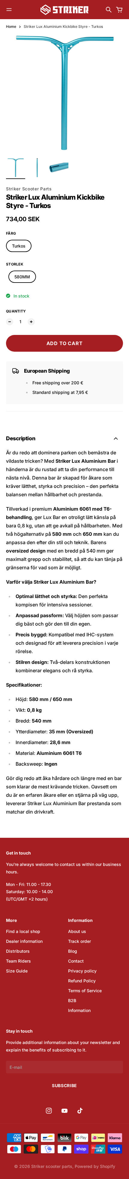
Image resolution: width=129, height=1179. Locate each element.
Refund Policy (82, 980)
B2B (72, 1000)
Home (11, 26)
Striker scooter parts (51, 1166)
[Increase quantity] (31, 321)
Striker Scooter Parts (29, 188)
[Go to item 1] (15, 167)
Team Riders (18, 960)
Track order (79, 941)
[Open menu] (9, 9)
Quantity (16, 311)
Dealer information (24, 941)
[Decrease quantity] (9, 321)
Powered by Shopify (95, 1166)
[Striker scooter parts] (64, 9)
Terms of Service (85, 990)
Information (79, 1010)
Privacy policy (82, 970)
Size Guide (17, 970)
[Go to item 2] (37, 167)
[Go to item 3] (58, 167)
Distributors (18, 951)
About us (77, 931)
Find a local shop (23, 931)
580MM (22, 276)
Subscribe (64, 1085)
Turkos (19, 245)
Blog (72, 951)
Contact (76, 960)
